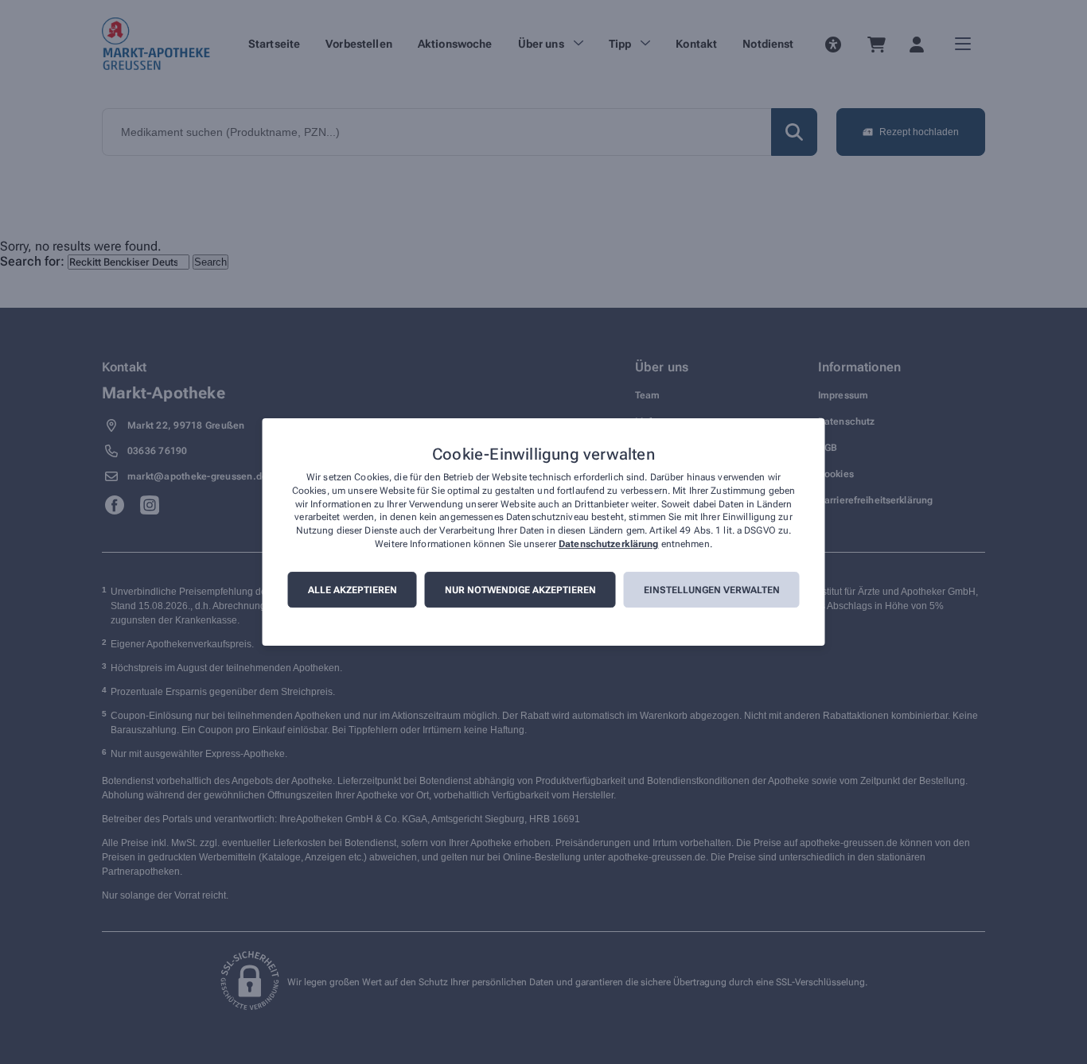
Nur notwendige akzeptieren (520, 590)
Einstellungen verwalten (712, 590)
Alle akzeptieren (352, 590)
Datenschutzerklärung (608, 543)
